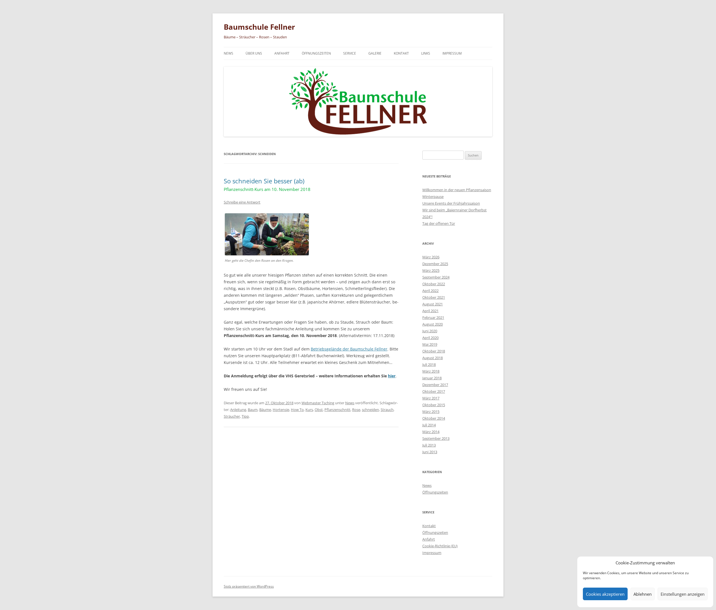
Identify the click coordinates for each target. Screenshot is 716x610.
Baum (253, 409)
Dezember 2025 (435, 263)
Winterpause (433, 196)
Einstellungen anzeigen (683, 594)
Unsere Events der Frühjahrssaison (451, 203)
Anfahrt (281, 53)
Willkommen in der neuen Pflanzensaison (456, 189)
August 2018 (432, 357)
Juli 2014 (429, 424)
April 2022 (430, 290)
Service (349, 53)
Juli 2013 (429, 445)
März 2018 (430, 371)
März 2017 (430, 398)
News (228, 53)
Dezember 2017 (435, 384)
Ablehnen (642, 594)
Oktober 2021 (433, 297)
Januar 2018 (432, 377)
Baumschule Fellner (259, 27)
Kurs (309, 409)
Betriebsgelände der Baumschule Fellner (349, 349)
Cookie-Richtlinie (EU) (440, 545)
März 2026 (430, 257)
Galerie (374, 53)
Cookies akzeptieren (605, 594)
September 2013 (435, 438)
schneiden (370, 409)
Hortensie (281, 409)
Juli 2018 (429, 364)
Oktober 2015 (433, 404)
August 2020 (432, 324)
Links (425, 53)
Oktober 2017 (433, 391)
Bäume (265, 409)
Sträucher (232, 416)
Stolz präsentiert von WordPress (249, 586)
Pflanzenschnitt (337, 409)
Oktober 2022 (433, 283)
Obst (319, 409)
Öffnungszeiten (316, 53)
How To (297, 409)
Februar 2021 (433, 317)
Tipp (245, 416)
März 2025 (430, 270)
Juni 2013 (429, 451)
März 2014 (430, 431)
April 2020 (430, 337)
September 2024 (435, 277)
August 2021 (432, 304)
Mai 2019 (429, 344)
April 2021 (430, 310)
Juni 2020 (429, 330)
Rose (356, 409)
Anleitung (238, 409)
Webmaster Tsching (318, 402)
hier (391, 375)
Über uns (254, 53)
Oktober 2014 (433, 418)
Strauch (387, 409)
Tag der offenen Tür (438, 223)
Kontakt (401, 53)
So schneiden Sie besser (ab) (267, 184)
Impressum (452, 53)
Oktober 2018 (433, 351)
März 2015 (430, 411)
